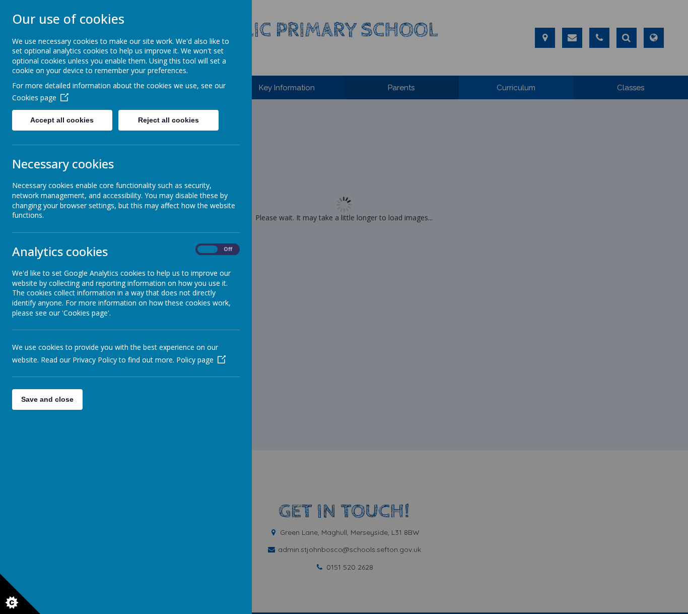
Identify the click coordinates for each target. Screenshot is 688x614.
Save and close (47, 399)
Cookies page (34, 97)
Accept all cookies (62, 120)
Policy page (195, 359)
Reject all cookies (168, 120)
